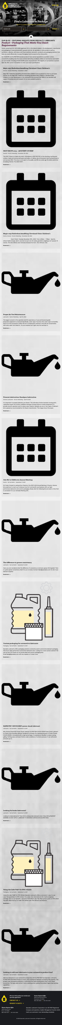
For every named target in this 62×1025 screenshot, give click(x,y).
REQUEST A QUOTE (16, 1003)
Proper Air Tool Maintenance (14, 314)
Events (5, 236)
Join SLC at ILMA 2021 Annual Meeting (18, 480)
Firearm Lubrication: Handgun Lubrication (19, 397)
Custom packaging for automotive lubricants (20, 643)
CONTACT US (14, 1000)
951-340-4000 (14, 1012)
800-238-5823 (37, 1000)
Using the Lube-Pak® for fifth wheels (17, 890)
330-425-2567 (46, 1000)
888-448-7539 (5, 1012)
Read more (6, 82)
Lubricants (6, 317)
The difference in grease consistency (17, 562)
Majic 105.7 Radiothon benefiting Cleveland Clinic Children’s (26, 68)
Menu (54, 5)
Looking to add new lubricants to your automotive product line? (28, 972)
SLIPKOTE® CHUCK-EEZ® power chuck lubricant (21, 726)
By (12, 70)
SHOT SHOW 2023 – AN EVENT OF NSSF (18, 151)
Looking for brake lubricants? (14, 810)
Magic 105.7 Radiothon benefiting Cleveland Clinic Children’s (26, 234)
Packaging (6, 645)
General (5, 70)
